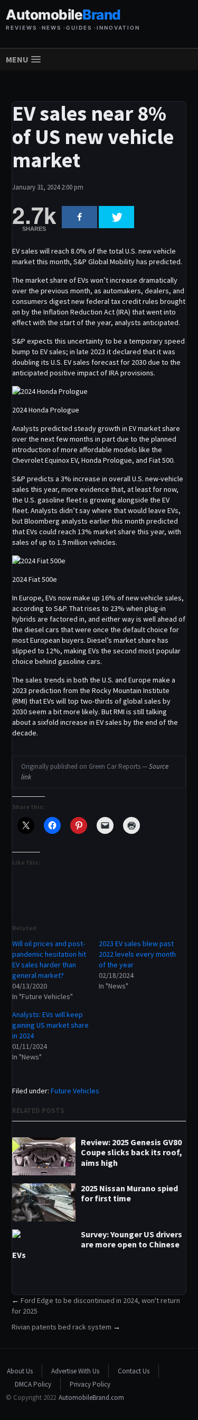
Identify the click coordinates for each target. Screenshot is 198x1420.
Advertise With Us (75, 1371)
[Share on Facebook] (79, 217)
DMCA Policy (33, 1384)
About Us (20, 1371)
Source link (94, 771)
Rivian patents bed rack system (61, 1327)
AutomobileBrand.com (91, 1397)
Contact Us (133, 1371)
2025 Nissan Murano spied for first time (129, 1193)
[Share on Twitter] (116, 217)
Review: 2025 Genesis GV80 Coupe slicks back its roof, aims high (131, 1152)
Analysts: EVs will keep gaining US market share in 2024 (50, 1025)
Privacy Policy (90, 1384)
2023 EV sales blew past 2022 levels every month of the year (137, 954)
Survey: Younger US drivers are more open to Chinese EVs (97, 1244)
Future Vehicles (75, 1090)
